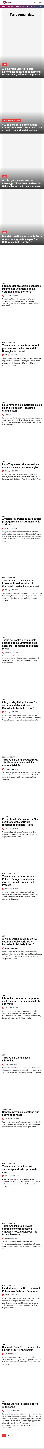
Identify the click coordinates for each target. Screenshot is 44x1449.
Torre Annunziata (8, 343)
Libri (4, 64)
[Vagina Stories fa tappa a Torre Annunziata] (22, 1384)
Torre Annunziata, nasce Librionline (16, 1059)
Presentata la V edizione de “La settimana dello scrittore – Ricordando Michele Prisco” (20, 822)
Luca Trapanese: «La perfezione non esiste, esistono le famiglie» (20, 466)
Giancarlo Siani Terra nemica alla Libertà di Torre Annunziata (21, 1349)
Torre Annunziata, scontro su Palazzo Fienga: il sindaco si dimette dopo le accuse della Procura (18, 880)
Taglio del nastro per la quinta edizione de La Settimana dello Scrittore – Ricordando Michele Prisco (20, 644)
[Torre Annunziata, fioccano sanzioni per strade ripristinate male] (22, 1146)
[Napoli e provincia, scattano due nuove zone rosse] (22, 1092)
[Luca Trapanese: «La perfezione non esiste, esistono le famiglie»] (22, 444)
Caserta (19, 19)
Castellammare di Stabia (33, 19)
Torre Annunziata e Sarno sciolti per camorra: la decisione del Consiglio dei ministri (20, 348)
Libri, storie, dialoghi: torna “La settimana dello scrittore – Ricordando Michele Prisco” (19, 705)
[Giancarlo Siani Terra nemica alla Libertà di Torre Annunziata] (22, 1327)
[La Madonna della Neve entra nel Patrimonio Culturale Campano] (22, 1268)
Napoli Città (6, 1109)
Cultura (5, 816)
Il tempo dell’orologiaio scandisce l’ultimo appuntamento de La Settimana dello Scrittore (21, 288)
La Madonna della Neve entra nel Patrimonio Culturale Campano (21, 1290)
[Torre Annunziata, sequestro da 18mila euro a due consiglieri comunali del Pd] (22, 739)
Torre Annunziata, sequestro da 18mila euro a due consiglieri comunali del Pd (20, 762)
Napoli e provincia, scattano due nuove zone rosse (20, 1113)
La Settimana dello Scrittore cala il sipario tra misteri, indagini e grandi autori (22, 407)
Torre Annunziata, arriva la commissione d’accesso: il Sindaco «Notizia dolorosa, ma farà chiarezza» (19, 1230)
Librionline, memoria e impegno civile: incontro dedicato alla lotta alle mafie (21, 1001)
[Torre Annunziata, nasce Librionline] (22, 1037)
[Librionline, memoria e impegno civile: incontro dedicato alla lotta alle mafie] (22, 978)
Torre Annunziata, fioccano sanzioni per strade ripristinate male (19, 1169)
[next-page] (17, 1435)
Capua (11, 19)
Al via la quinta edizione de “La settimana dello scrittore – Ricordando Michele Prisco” (19, 941)
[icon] (35, 3)
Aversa (4, 19)
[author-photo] (3, 296)
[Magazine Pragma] (7, 2)
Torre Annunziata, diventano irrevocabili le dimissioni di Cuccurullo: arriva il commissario (21, 583)
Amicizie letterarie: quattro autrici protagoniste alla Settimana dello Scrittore (21, 521)
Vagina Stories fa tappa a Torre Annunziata (20, 1405)
